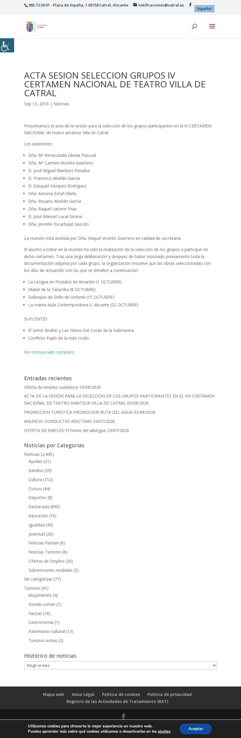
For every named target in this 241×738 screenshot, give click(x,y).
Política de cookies (121, 694)
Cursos (35, 488)
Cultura (35, 479)
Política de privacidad (170, 694)
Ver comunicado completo (49, 352)
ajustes (164, 731)
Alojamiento (40, 595)
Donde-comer (42, 604)
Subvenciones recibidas (51, 570)
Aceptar (195, 729)
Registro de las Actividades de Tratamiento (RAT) (117, 701)
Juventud (37, 534)
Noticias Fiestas (44, 543)
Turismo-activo (43, 640)
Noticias (61, 104)
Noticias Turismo (45, 552)
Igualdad (37, 525)
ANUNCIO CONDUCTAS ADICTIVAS (58, 421)
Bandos (36, 470)
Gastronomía (41, 622)
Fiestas (35, 613)
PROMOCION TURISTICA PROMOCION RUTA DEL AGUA (78, 412)
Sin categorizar (38, 579)
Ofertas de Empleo (46, 561)
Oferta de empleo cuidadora (51, 387)
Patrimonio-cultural (47, 631)
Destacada (39, 506)
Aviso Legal (83, 694)
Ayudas (35, 461)
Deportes (37, 497)
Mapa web (53, 694)
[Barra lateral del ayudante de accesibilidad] (7, 45)
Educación (38, 515)
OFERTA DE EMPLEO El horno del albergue (65, 430)
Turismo (32, 588)
